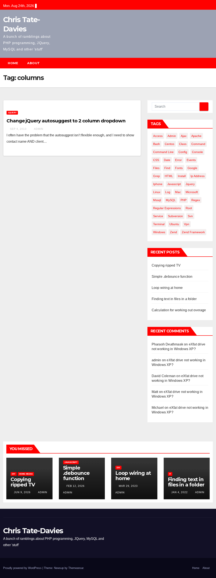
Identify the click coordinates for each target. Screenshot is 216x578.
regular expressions (167, 208)
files (156, 168)
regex (195, 200)
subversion (175, 216)
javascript (174, 184)
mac (178, 192)
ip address (197, 176)
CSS (156, 160)
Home (13, 63)
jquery (190, 184)
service (158, 216)
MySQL (171, 200)
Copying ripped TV (166, 265)
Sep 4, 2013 (18, 128)
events (191, 160)
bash (156, 144)
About (33, 63)
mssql (157, 200)
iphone (157, 184)
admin (38, 128)
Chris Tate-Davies (33, 530)
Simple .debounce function (172, 276)
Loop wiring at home (167, 288)
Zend (173, 232)
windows (159, 232)
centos (169, 144)
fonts (179, 168)
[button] (211, 63)
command (198, 144)
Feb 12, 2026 (75, 486)
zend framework (193, 232)
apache (196, 136)
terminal (159, 224)
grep (156, 176)
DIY (13, 474)
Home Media (26, 474)
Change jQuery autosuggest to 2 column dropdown (66, 121)
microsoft (192, 192)
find (167, 168)
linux (156, 192)
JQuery (12, 112)
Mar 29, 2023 (128, 486)
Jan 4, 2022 (179, 492)
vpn (186, 224)
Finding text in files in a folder (174, 299)
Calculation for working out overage (179, 310)
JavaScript (70, 462)
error (178, 160)
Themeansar (75, 568)
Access (158, 136)
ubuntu (174, 224)
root (189, 208)
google (192, 168)
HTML (169, 176)
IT (170, 474)
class (182, 144)
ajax (183, 136)
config (182, 152)
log (167, 192)
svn (190, 216)
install (182, 176)
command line (163, 152)
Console (197, 152)
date (167, 160)
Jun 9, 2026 (22, 492)
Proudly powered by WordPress (22, 568)
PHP (183, 200)
